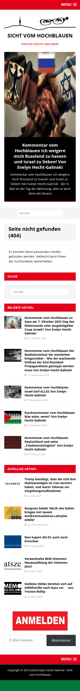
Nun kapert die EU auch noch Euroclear (46, 538)
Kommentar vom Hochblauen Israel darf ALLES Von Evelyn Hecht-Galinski (46, 390)
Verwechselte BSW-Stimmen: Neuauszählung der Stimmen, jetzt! (46, 561)
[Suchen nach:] (40, 211)
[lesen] (47, 193)
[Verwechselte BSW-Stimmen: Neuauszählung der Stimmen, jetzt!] (12, 566)
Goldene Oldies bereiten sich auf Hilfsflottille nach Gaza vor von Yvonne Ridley (49, 586)
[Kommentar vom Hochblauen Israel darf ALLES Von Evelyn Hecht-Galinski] (12, 395)
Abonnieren (61, 639)
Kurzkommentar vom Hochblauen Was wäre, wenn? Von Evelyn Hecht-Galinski (50, 415)
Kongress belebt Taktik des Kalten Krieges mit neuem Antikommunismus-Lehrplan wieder (49, 512)
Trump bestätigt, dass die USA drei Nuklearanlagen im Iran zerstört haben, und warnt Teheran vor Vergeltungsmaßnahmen (50, 484)
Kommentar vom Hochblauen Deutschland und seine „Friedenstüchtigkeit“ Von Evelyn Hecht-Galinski (49, 442)
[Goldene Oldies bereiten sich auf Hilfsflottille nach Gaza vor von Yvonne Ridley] (12, 591)
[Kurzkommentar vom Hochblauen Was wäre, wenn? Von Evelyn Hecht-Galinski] (12, 420)
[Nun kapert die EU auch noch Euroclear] (12, 544)
